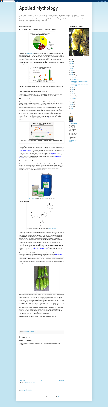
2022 (71, 63)
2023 (71, 61)
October (73, 77)
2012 (71, 104)
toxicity (38, 332)
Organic (30, 332)
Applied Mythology (38, 8)
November (74, 75)
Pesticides (34, 332)
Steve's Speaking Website (26, 390)
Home (42, 380)
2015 (71, 74)
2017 (71, 70)
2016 (71, 72)
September (74, 79)
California (24, 332)
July (73, 87)
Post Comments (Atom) (30, 382)
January (73, 98)
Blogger (59, 396)
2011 (71, 106)
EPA (27, 332)
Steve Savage (74, 123)
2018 (71, 68)
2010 (71, 108)
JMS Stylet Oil (32, 198)
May (73, 91)
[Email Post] (37, 331)
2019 (71, 66)
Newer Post (22, 380)
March (73, 95)
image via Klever (52, 228)
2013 (71, 102)
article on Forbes (30, 53)
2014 (71, 101)
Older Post (61, 380)
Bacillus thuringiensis (46, 296)
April (73, 93)
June (73, 89)
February (74, 96)
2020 (71, 65)
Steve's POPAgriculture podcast (27, 389)
